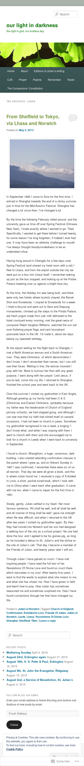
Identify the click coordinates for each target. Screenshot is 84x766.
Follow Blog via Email (22, 695)
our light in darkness (32, 25)
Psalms (37, 79)
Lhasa (30, 617)
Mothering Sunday (18, 652)
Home (10, 71)
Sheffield (24, 621)
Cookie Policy (14, 749)
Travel (70, 79)
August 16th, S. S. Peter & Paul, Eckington (34, 661)
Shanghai (12, 621)
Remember (54, 79)
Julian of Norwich (28, 609)
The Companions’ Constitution (25, 88)
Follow (14, 724)
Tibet (34, 621)
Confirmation (14, 613)
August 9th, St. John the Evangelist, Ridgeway (37, 671)
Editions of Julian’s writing (49, 71)
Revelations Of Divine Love (52, 617)
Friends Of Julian (55, 613)
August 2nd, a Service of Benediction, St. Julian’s (39, 680)
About (24, 71)
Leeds (21, 617)
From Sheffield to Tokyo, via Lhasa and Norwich (32, 120)
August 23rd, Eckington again (26, 657)
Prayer (23, 79)
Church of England (62, 609)
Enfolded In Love (34, 613)
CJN (9, 79)
